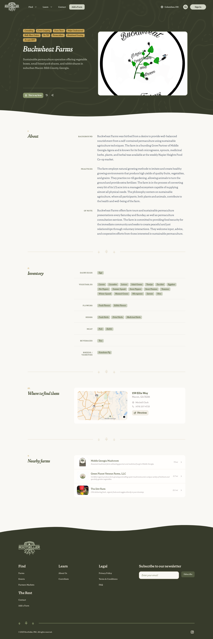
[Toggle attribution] (124, 417)
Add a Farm (77, 7)
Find (31, 7)
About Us (63, 573)
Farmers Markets (26, 584)
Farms (21, 573)
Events (21, 579)
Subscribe (188, 574)
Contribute (64, 579)
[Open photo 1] (143, 63)
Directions (142, 413)
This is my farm (35, 95)
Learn (45, 7)
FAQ (101, 584)
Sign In (198, 7)
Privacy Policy (105, 573)
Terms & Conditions (108, 579)
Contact (62, 7)
